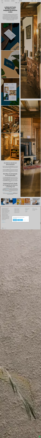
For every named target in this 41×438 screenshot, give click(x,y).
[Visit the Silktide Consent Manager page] (27, 220)
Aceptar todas (15, 220)
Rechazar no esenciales (20, 220)
